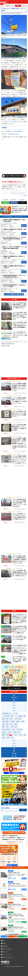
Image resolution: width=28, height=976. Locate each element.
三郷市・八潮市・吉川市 (7, 724)
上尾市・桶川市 (14, 726)
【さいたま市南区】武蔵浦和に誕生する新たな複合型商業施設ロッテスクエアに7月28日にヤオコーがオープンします (19, 387)
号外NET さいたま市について (8, 957)
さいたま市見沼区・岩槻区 (7, 716)
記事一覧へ (14, 199)
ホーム (3, 940)
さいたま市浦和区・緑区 (20, 716)
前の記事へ (6, 199)
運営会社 (4, 943)
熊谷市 (16, 724)
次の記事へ (22, 199)
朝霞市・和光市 (7, 734)
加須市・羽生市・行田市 (7, 718)
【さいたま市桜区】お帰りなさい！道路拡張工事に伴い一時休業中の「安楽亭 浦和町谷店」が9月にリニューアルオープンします (19, 559)
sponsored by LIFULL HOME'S (19, 867)
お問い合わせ (5, 951)
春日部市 (13, 721)
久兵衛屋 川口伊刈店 (13, 134)
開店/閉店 (18, 5)
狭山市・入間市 (22, 734)
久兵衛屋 (3, 343)
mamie (8, 345)
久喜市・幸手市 (18, 718)
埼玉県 (19, 13)
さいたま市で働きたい (8, 216)
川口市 (13, 729)
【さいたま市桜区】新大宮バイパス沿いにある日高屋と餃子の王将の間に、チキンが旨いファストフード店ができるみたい (19, 503)
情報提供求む (5, 946)
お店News (24, 5)
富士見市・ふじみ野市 (6, 732)
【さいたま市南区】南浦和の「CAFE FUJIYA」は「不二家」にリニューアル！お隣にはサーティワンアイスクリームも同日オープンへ (19, 459)
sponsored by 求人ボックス (20, 216)
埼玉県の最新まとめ (6, 713)
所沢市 (15, 734)
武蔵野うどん (11, 343)
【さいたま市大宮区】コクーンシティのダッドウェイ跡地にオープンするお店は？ (19, 638)
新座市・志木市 (17, 732)
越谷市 (18, 721)
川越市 (3, 737)
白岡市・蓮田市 (5, 721)
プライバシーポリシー (6, 954)
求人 (13, 5)
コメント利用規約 (23, 195)
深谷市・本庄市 (10, 737)
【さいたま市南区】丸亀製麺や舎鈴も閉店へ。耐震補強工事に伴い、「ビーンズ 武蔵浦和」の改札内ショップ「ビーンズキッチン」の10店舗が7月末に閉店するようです (19, 443)
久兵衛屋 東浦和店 (17, 131)
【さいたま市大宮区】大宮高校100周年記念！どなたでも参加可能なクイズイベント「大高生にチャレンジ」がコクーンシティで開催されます (19, 629)
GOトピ (2, 5)
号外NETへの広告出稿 (6, 948)
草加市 (23, 721)
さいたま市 (15, 713)
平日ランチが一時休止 (11, 121)
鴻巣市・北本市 (5, 726)
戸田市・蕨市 (19, 729)
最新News (8, 5)
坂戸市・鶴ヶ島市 (6, 729)
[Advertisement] (14, 363)
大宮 (7, 343)
